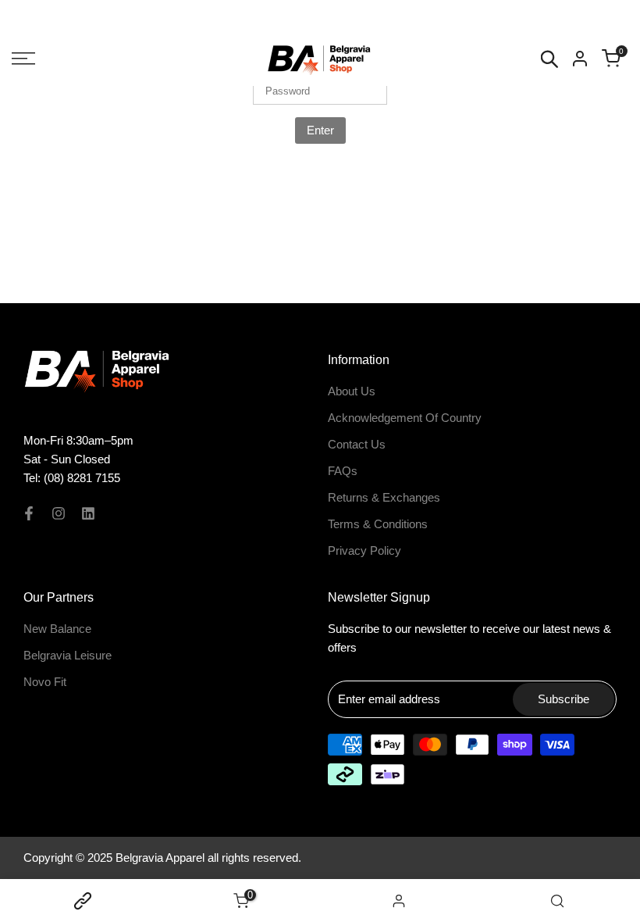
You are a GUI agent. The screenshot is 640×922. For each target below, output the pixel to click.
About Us (351, 391)
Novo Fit (44, 681)
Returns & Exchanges (384, 497)
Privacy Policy (364, 550)
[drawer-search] (549, 59)
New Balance (57, 628)
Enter (320, 130)
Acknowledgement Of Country (405, 417)
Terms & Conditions (378, 524)
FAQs (342, 470)
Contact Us (357, 444)
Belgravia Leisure (67, 655)
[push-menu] (23, 58)
